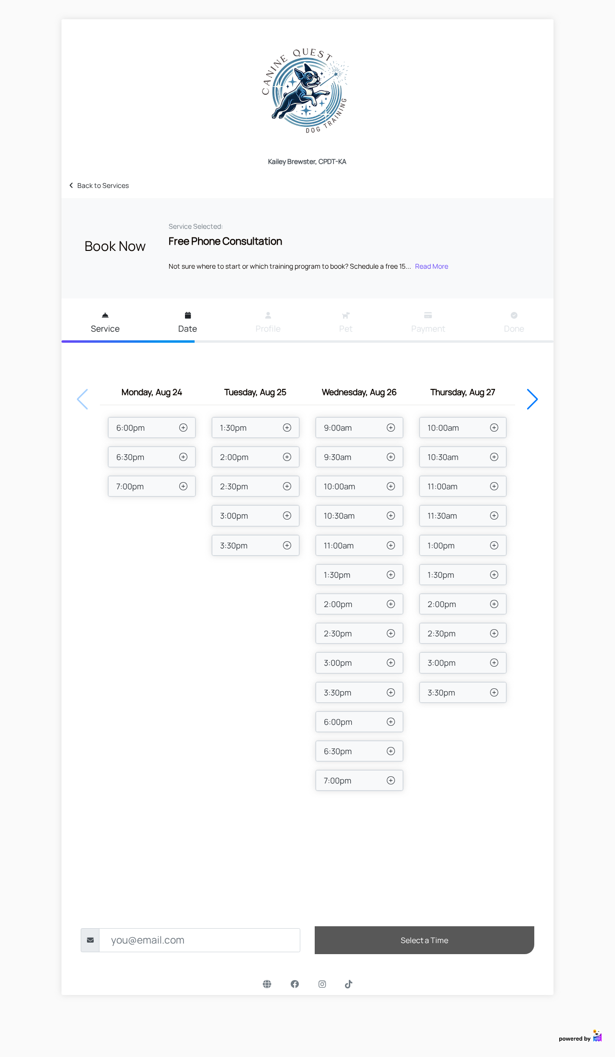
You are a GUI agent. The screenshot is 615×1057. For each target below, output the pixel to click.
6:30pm (130, 456)
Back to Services (103, 185)
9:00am (338, 427)
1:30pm (233, 427)
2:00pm (234, 456)
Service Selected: (196, 226)
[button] (532, 399)
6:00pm (130, 427)
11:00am (339, 545)
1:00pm (441, 545)
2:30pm (234, 486)
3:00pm (234, 515)
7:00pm (130, 486)
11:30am (442, 515)
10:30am (339, 515)
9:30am (337, 456)
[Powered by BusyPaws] (580, 1034)
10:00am (339, 486)
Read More (431, 266)
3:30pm (233, 545)
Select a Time (424, 940)
